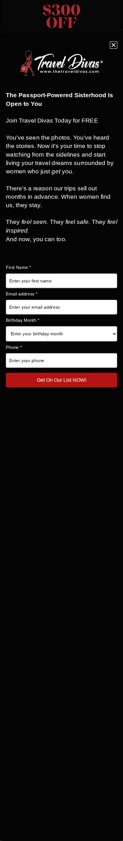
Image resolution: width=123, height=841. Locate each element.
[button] (113, 45)
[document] (61, 420)
